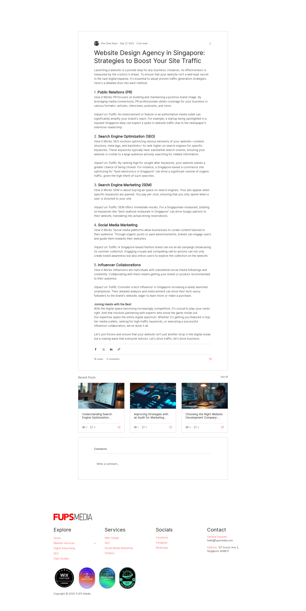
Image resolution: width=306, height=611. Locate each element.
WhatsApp (162, 547)
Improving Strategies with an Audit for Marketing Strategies (151, 415)
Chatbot (109, 553)
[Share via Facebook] (95, 349)
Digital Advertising (64, 548)
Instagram (162, 542)
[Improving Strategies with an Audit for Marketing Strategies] (153, 396)
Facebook (162, 537)
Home (57, 538)
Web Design (112, 537)
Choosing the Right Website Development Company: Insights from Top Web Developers (204, 415)
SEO (56, 553)
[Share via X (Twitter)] (103, 349)
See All (224, 377)
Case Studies (61, 558)
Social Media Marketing (119, 548)
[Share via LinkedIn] (111, 349)
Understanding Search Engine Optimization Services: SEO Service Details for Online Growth (99, 415)
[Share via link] (118, 349)
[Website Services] (95, 543)
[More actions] (210, 43)
